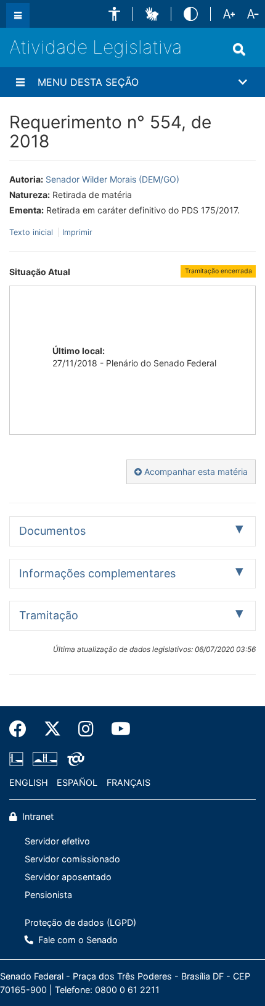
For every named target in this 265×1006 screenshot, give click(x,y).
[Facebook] (22, 729)
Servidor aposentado (68, 877)
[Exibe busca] (239, 49)
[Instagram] (86, 729)
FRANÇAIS (128, 782)
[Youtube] (116, 729)
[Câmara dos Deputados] (18, 759)
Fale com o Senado (77, 939)
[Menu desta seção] (20, 82)
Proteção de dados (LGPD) (80, 922)
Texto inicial (32, 232)
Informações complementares (97, 573)
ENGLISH (28, 782)
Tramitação (48, 615)
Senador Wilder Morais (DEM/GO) (112, 179)
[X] (52, 729)
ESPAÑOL (77, 782)
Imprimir (77, 232)
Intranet (37, 816)
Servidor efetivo (57, 841)
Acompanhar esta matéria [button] (195, 471)
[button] (114, 14)
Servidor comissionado (72, 859)
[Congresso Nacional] (45, 759)
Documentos (52, 530)
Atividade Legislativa (95, 47)
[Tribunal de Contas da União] (73, 759)
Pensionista (48, 894)
